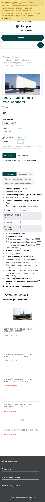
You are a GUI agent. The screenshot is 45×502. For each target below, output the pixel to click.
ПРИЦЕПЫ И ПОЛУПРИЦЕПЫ (15, 60)
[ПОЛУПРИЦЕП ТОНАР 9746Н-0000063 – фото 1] (22, 84)
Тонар (5, 107)
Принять (6, 18)
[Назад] (15, 70)
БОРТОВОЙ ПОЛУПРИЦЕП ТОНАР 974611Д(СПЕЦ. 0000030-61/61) (18, 355)
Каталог (15, 57)
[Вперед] (29, 70)
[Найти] (40, 45)
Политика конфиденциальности (22, 497)
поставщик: (7, 119)
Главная (6, 57)
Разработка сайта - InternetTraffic (22, 500)
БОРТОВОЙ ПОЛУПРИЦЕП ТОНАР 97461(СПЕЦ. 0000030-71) (18, 330)
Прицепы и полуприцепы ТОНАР (17, 63)
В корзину (9, 155)
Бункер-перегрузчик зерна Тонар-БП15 (21, 430)
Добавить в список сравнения (19, 160)
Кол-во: (5, 141)
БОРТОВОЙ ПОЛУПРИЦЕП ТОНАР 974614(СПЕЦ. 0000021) (18, 406)
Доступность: (8, 137)
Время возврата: (6, 129)
